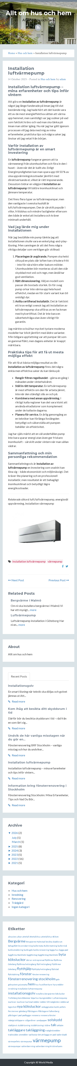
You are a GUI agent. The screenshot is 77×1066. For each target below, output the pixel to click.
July (14, 837)
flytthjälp (24, 968)
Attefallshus (35, 936)
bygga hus (54, 950)
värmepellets (14, 1041)
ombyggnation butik (50, 1007)
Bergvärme (17, 941)
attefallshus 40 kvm (50, 936)
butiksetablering (15, 950)
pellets (62, 1007)
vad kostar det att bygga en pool (42, 1034)
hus (37, 984)
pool (20, 1015)
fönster (26, 974)
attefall (25, 936)
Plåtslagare (32, 1011)
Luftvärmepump (23, 615)
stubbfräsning (24, 1025)
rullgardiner (30, 1020)
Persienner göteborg (17, 1011)
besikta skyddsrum (54, 941)
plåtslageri (13, 1015)
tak (53, 1025)
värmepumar (26, 1041)
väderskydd (62, 1034)
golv (57, 979)
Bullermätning (50, 946)
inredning (12, 989)
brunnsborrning (25, 946)
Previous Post (57, 580)
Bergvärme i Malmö (26, 600)
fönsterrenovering (40, 974)
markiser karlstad (25, 1002)
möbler (36, 1002)
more (33, 609)
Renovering (19, 898)
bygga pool (63, 950)
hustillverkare (45, 984)
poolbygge (26, 1015)
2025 (14, 846)
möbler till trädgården (50, 1002)
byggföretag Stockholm (48, 955)
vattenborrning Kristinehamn (49, 1046)
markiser (12, 1002)
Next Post (17, 580)
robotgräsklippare (16, 1020)
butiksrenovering (41, 950)
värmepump (55, 561)
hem (31, 984)
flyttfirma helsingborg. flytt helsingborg (34, 964)
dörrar (29, 960)
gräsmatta (22, 984)
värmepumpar (14, 1046)
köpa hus (35, 998)
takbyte (60, 1025)
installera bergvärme (45, 994)
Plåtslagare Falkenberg (48, 1011)
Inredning (17, 894)
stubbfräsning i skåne (40, 1025)
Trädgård (17, 902)
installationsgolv (21, 993)
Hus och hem (48, 79)
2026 (14, 832)
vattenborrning (28, 1046)
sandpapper (41, 1020)
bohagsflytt (13, 946)
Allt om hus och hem (38, 13)
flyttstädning (13, 974)
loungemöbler (45, 998)
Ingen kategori (21, 906)
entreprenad (39, 960)
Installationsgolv (21, 685)
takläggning (35, 1030)
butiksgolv (28, 950)
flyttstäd (55, 969)
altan (19, 936)
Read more (18, 701)
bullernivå (62, 946)
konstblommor (24, 998)
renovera (36, 1015)
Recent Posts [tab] (19, 676)
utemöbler (23, 1034)
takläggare (16, 1030)
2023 (14, 854)
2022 (14, 858)
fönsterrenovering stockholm (32, 979)
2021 (14, 862)
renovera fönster (48, 1015)
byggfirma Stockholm (17, 955)
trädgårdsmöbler (52, 1030)
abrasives (12, 936)
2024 (14, 850)
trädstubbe (13, 1034)
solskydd (55, 1020)
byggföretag (32, 955)
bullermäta (38, 946)
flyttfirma (49, 960)
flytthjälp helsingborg (41, 969)
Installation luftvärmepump (29, 561)
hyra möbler (58, 984)
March (16, 841)
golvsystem (13, 984)
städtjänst (12, 1025)
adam (63, 79)
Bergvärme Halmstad (35, 941)
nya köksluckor (29, 1006)
